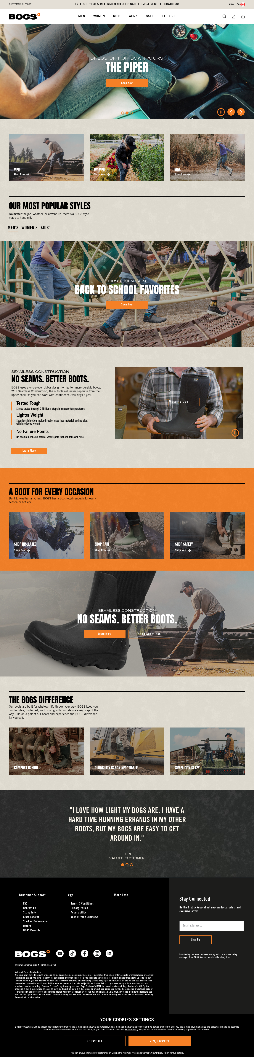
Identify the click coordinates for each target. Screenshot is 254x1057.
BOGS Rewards (31, 930)
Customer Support (20, 4)
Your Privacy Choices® (85, 917)
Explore (169, 16)
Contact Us (29, 908)
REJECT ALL (94, 1041)
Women (99, 16)
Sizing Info (29, 912)
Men (81, 16)
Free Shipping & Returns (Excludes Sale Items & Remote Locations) (127, 4)
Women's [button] (30, 228)
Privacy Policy (79, 908)
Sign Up (195, 939)
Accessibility (78, 912)
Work (133, 16)
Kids (116, 16)
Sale (150, 16)
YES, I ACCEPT (159, 1041)
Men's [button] (13, 228)
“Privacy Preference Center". (137, 1052)
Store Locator (31, 917)
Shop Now (19, 174)
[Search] (223, 16)
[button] (122, 113)
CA (238, 4)
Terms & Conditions (82, 903)
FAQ (25, 903)
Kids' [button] (45, 228)
